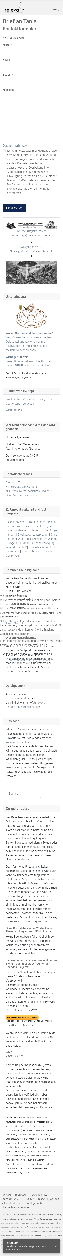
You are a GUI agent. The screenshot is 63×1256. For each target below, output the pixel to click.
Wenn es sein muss (15, 654)
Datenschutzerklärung (23, 660)
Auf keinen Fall (42, 654)
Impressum (46, 660)
